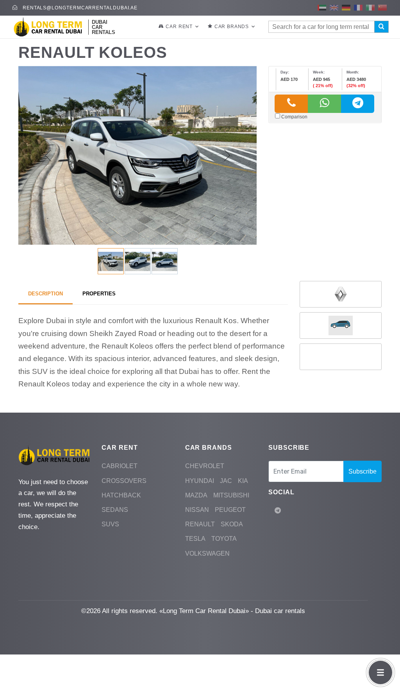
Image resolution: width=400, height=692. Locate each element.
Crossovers (124, 480)
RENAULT (200, 524)
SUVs (110, 524)
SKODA (232, 524)
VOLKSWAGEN (207, 553)
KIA (243, 480)
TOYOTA (224, 538)
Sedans (115, 509)
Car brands (231, 26)
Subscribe (362, 471)
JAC (226, 480)
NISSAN (197, 509)
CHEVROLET (204, 466)
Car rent (179, 26)
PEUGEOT (230, 509)
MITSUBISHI (231, 495)
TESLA (195, 538)
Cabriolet (120, 466)
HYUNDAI (199, 480)
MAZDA (196, 495)
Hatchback (121, 495)
